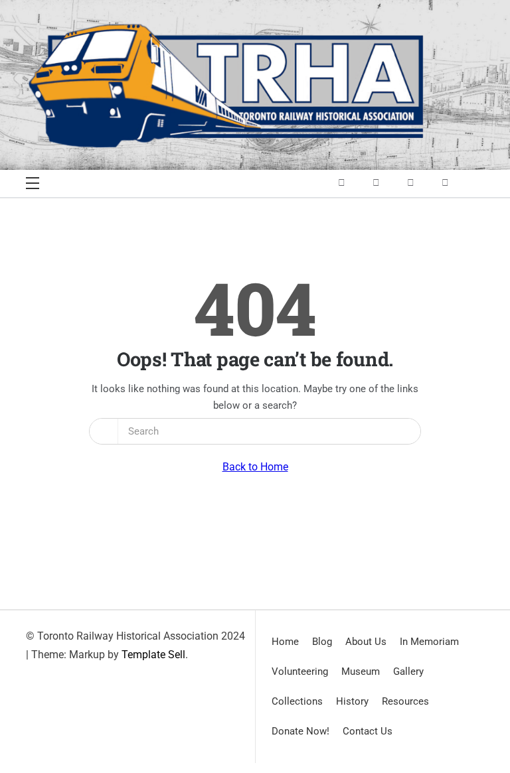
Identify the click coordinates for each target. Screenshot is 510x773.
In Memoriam (429, 642)
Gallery (408, 671)
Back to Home (255, 466)
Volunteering (300, 671)
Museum (360, 671)
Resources (405, 701)
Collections (297, 701)
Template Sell (153, 654)
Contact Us (367, 731)
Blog (322, 642)
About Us (365, 642)
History (352, 701)
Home (285, 642)
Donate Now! (300, 731)
